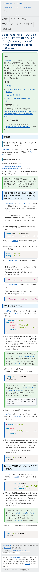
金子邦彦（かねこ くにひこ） (21, 551)
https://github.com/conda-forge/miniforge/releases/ (11, 167)
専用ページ (7, 548)
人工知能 (5, 19)
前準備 (9, 86)
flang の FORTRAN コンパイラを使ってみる (20, 99)
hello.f (17, 477)
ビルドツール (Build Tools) (25, 356)
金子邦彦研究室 (7, 4)
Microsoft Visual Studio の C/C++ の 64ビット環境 (21, 389)
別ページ (27, 564)
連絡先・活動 (6, 29)
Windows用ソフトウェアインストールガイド (18, 7)
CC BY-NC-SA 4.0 (16, 557)
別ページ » (18, 364)
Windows (8, 60)
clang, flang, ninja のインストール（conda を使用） (20, 90)
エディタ (9, 311)
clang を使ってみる (13, 95)
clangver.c (18, 416)
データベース (15, 19)
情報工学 (18, 24)
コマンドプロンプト (23, 203)
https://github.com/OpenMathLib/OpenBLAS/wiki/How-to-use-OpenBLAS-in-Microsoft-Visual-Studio (20, 113)
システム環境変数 (11, 260)
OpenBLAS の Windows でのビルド (18, 127)
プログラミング (7, 24)
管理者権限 (9, 203)
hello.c (17, 313)
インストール (21, 4)
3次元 (24, 19)
